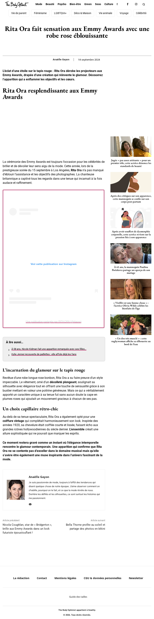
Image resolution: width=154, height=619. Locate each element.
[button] (143, 4)
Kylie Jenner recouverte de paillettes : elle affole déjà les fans (43, 354)
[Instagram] (136, 4)
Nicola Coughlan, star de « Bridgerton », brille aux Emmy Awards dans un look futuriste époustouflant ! (27, 528)
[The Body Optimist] (17, 4)
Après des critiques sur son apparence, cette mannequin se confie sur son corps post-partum (130, 198)
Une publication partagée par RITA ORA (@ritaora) (53, 321)
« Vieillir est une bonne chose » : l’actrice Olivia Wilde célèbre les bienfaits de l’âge (131, 305)
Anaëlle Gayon (61, 59)
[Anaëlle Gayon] (16, 490)
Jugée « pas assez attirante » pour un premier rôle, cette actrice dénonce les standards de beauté (131, 163)
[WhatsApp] (81, 46)
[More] (90, 46)
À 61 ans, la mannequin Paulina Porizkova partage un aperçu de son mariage (131, 269)
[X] (72, 46)
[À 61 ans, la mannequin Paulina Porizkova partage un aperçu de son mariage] (130, 253)
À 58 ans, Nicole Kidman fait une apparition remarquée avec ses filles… (48, 349)
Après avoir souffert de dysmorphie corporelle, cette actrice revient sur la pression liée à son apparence (131, 234)
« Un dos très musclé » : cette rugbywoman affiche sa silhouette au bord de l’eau (131, 341)
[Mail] (30, 503)
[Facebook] (127, 4)
